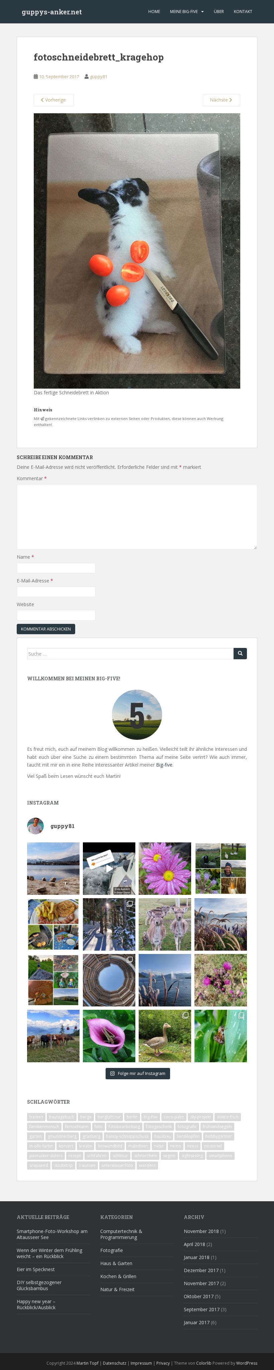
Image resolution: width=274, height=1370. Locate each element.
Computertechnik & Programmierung (121, 1234)
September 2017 (202, 1309)
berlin (132, 1117)
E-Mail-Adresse (35, 580)
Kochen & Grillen (118, 1276)
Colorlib (204, 1363)
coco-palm (174, 1117)
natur (159, 1146)
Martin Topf (88, 1363)
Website (25, 604)
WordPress (246, 1363)
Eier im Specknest (36, 1269)
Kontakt (243, 11)
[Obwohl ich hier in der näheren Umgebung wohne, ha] (109, 980)
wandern (147, 1165)
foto (99, 1126)
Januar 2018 (197, 1257)
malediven (138, 1146)
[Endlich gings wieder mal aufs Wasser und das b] (109, 868)
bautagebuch (61, 1117)
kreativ (85, 1146)
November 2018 (201, 1231)
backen (36, 1117)
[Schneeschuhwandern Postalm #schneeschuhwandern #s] (109, 924)
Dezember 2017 (201, 1270)
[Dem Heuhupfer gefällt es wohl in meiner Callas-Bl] (109, 1036)
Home (154, 11)
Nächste (219, 100)
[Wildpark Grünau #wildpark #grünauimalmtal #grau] (165, 1036)
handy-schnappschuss (127, 1136)
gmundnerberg (62, 1136)
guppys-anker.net (52, 11)
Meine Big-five (184, 11)
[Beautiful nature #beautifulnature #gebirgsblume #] (220, 980)
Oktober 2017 (199, 1296)
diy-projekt (200, 1117)
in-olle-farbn (41, 1146)
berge (86, 1117)
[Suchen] (240, 653)
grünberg (91, 1136)
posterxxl (213, 1146)
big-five (151, 1117)
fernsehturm (77, 1126)
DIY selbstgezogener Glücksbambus (39, 1285)
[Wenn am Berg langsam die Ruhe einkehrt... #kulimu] (53, 1036)
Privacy (163, 1363)
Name (25, 557)
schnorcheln (145, 1155)
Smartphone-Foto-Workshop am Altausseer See (52, 1234)
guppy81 (98, 77)
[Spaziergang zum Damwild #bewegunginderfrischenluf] (165, 924)
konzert (66, 1146)
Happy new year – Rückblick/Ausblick (36, 1304)
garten (35, 1136)
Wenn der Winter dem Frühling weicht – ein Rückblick (49, 1253)
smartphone (220, 1155)
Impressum (141, 1363)
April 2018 (194, 1244)
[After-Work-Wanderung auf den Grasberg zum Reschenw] (53, 980)
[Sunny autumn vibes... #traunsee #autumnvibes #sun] (220, 924)
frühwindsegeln (217, 1126)
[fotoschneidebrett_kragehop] (137, 250)
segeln (169, 1155)
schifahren (97, 1155)
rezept (74, 1155)
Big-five (164, 765)
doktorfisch (228, 1117)
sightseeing (192, 1155)
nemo (175, 1146)
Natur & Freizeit (117, 1289)
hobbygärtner (219, 1136)
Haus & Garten (116, 1263)
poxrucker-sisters (45, 1155)
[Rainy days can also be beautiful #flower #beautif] (165, 868)
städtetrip (63, 1165)
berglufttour (109, 1117)
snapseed (38, 1165)
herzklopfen (188, 1136)
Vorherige (55, 100)
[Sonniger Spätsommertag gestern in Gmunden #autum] (165, 980)
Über (219, 11)
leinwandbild (110, 1146)
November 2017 (201, 1283)
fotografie (187, 1126)
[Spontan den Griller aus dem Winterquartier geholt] (53, 924)
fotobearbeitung (124, 1126)
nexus (192, 1146)
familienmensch (44, 1126)
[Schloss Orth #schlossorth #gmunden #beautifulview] (53, 868)
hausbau (162, 1136)
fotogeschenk (159, 1126)
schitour (120, 1155)
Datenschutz (114, 1363)
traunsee (87, 1165)
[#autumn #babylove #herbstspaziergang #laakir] (220, 868)
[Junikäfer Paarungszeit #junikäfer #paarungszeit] (220, 1036)
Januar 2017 (197, 1322)
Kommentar (32, 478)
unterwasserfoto (117, 1165)
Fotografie (111, 1250)
